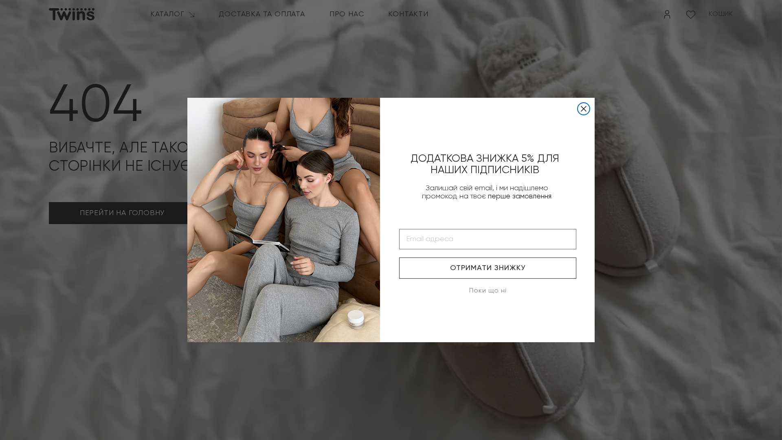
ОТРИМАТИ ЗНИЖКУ (487, 268)
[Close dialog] (584, 109)
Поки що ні (488, 291)
